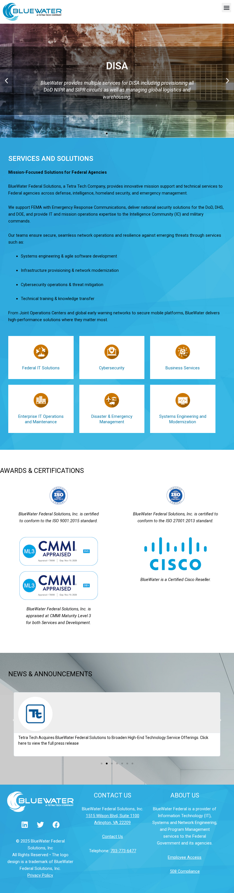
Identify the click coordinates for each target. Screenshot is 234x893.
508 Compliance (185, 871)
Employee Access (184, 857)
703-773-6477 (123, 850)
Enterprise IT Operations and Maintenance (41, 419)
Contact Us (112, 836)
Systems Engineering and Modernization (182, 419)
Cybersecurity (111, 367)
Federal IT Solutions (41, 367)
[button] (226, 7)
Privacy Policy (40, 875)
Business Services (183, 367)
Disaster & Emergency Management (111, 419)
